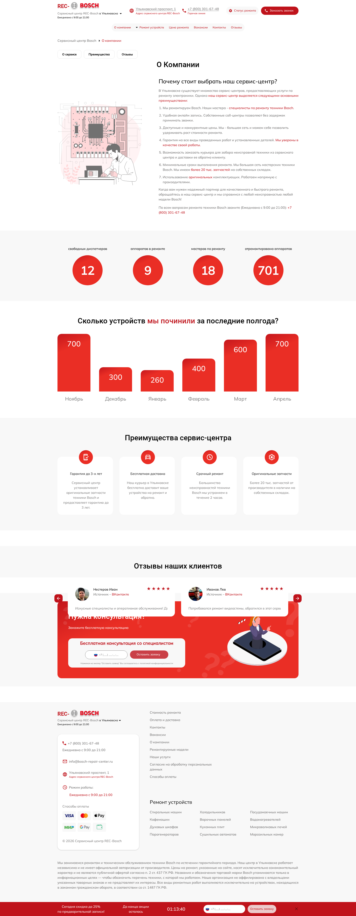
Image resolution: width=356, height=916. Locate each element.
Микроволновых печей (268, 827)
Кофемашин (160, 819)
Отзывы (236, 27)
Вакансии (201, 27)
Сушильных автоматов (218, 834)
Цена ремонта (179, 27)
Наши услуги (160, 757)
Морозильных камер (266, 834)
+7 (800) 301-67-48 (203, 9)
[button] (58, 598)
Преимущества (99, 54)
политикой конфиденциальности (156, 663)
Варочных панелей (215, 819)
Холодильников (212, 812)
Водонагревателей (265, 819)
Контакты (219, 27)
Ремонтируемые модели (169, 749)
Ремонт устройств (151, 27)
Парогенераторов (164, 834)
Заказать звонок (282, 10)
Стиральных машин (166, 812)
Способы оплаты (163, 777)
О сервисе (69, 54)
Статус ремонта (245, 10)
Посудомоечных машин (269, 812)
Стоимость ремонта (165, 712)
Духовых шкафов (164, 827)
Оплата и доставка (165, 720)
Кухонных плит (212, 827)
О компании (122, 27)
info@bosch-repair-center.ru (91, 761)
